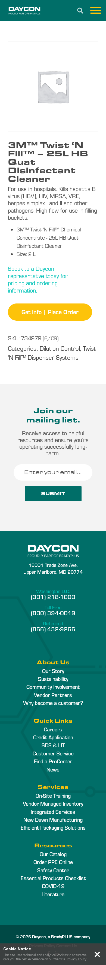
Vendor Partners (53, 695)
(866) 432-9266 (53, 629)
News (53, 769)
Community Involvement (53, 687)
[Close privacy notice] (97, 954)
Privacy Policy (76, 959)
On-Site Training (53, 796)
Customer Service (53, 753)
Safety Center (53, 870)
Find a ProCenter (53, 761)
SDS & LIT (53, 745)
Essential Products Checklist (53, 878)
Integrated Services (53, 812)
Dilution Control (60, 348)
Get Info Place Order (50, 312)
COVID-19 (53, 886)
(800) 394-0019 (53, 613)
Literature (53, 894)
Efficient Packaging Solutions (53, 827)
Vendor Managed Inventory (53, 803)
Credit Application (53, 737)
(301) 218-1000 (53, 597)
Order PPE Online (53, 862)
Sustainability (53, 679)
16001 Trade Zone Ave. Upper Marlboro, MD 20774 (53, 568)
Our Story (53, 671)
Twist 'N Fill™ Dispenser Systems (52, 352)
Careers (53, 729)
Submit (53, 493)
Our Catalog (53, 854)
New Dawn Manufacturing (53, 820)
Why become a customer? (53, 703)
